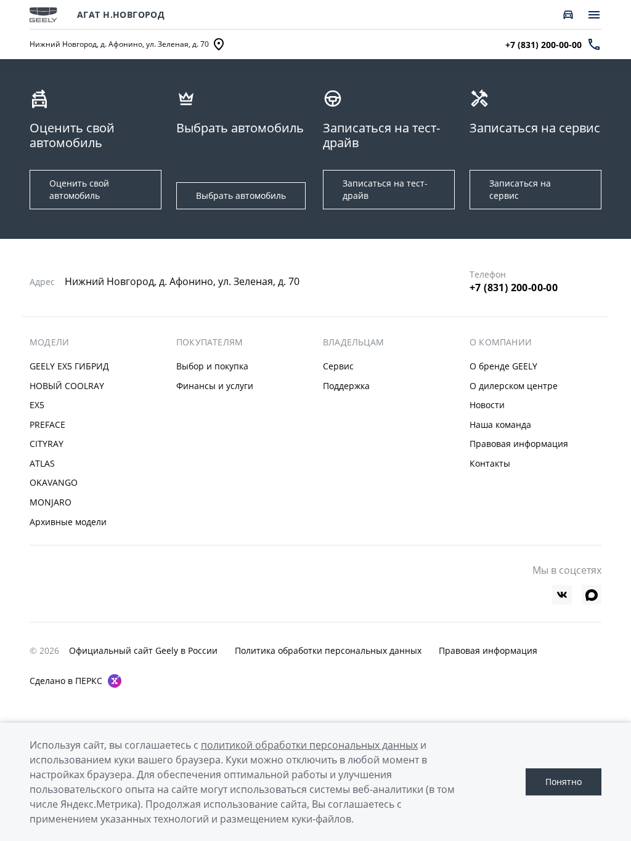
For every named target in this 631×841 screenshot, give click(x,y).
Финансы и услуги (214, 386)
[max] (591, 595)
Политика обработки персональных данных (328, 650)
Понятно (563, 781)
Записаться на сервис (520, 189)
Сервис (338, 366)
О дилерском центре (514, 386)
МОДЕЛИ (49, 342)
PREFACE (47, 424)
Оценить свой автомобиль (79, 189)
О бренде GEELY (503, 366)
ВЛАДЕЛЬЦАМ (353, 342)
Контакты (490, 463)
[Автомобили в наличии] (568, 15)
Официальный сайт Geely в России (143, 650)
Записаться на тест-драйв (385, 189)
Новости (487, 405)
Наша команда (500, 424)
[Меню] (594, 14)
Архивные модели (68, 522)
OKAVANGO (54, 482)
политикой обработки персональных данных (309, 745)
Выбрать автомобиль (241, 195)
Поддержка (346, 386)
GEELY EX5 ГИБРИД (69, 366)
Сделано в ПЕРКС (66, 680)
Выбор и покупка (212, 366)
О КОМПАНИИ (501, 342)
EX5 (37, 405)
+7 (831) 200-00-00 (514, 287)
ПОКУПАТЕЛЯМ (209, 342)
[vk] (562, 595)
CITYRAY (46, 443)
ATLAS (42, 463)
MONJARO (50, 502)
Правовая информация (519, 443)
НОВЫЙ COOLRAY (67, 386)
